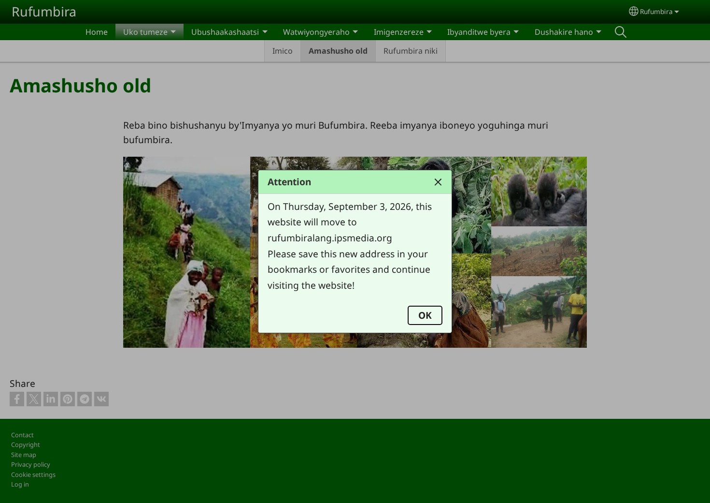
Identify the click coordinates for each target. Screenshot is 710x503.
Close (438, 182)
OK (425, 315)
